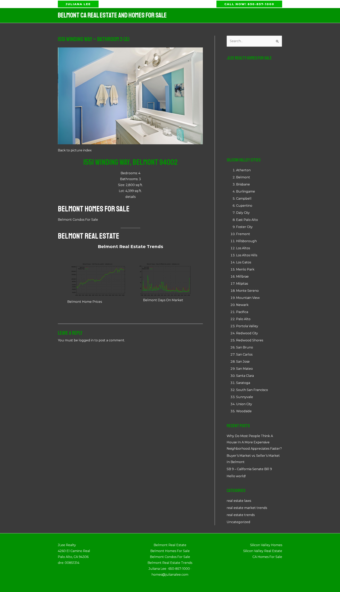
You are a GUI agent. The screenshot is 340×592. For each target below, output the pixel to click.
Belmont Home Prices (84, 302)
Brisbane (243, 184)
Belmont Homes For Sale (93, 209)
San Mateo (244, 369)
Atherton (243, 170)
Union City (244, 404)
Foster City (244, 227)
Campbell (243, 198)
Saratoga (243, 383)
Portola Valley (247, 326)
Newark (242, 305)
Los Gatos (243, 262)
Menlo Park (245, 269)
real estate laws (239, 501)
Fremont (243, 234)
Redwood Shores (249, 340)
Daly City (243, 213)
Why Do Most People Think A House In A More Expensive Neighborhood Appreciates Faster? (254, 442)
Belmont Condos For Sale (78, 219)
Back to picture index (75, 150)
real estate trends (241, 515)
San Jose (243, 361)
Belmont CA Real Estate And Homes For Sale (112, 15)
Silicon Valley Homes (266, 545)
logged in (86, 340)
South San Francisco (252, 390)
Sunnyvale (244, 397)
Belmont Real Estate (88, 236)
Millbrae (242, 276)
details (130, 197)
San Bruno (244, 347)
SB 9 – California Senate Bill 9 (249, 469)
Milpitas (242, 283)
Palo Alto (243, 319)
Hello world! (236, 476)
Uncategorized (238, 522)
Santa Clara (245, 376)
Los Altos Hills (246, 255)
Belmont (243, 177)
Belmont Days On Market (163, 300)
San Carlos (244, 354)
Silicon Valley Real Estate (262, 551)
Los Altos (243, 248)
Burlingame (245, 191)
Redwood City (247, 333)
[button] (78, 4)
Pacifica (242, 312)
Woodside (244, 411)
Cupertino (244, 206)
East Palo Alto (247, 220)
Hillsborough (246, 241)
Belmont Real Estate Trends (130, 246)
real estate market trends (247, 508)
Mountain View (248, 298)
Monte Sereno (247, 291)
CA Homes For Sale (267, 557)
